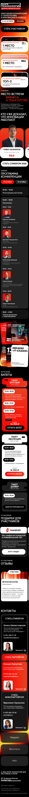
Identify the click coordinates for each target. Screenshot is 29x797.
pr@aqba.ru (8, 715)
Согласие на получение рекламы (14, 793)
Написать (19, 650)
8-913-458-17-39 (10, 635)
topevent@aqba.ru (11, 676)
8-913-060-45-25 (10, 674)
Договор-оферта (7, 785)
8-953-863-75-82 (10, 713)
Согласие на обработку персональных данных (10, 789)
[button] (14, 164)
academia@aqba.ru (11, 638)
